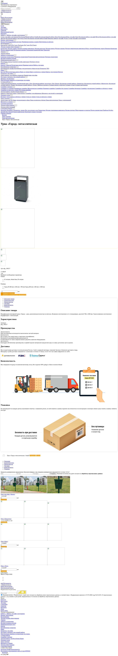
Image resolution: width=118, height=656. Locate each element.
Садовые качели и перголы (57, 85)
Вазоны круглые (17, 42)
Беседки (3, 72)
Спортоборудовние (6, 108)
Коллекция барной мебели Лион (48, 37)
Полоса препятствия (97, 110)
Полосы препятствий (7, 50)
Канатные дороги (100, 48)
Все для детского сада (31, 110)
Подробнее (4, 522)
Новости (3, 599)
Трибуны (105, 110)
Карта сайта (4, 610)
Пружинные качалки (20, 50)
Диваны (3, 51)
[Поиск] (18, 8)
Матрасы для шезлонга (7, 78)
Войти (3, 17)
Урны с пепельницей (65, 100)
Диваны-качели (5, 53)
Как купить (4, 29)
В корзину (4, 499)
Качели (3, 63)
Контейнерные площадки (8, 67)
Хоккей (10, 112)
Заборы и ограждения (7, 55)
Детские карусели (40, 48)
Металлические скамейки (35, 88)
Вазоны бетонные (6, 42)
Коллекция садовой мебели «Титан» (26, 85)
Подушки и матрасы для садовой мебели (13, 77)
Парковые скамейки (49, 88)
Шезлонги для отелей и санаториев (52, 93)
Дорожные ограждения (21, 57)
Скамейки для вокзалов (88, 88)
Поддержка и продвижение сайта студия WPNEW (15, 651)
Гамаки (3, 83)
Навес (3, 70)
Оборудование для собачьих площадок (12, 75)
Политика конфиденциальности (10, 649)
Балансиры (4, 48)
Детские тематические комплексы (75, 48)
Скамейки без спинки (61, 88)
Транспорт (47, 50)
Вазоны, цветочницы (7, 40)
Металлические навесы (13, 72)
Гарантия (3, 30)
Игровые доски (5, 97)
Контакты (3, 33)
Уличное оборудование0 (8, 107)
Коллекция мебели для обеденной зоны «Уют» (19, 83)
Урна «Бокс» (4, 541)
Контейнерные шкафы (7, 68)
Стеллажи (39, 112)
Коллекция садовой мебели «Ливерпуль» (72, 83)
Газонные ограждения (7, 57)
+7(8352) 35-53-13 (6, 10)
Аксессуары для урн (7, 100)
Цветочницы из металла (46, 42)
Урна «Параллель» (6, 519)
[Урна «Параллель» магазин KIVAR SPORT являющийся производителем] (36, 517)
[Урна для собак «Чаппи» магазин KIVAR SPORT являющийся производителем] (35, 493)
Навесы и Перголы (6, 93)
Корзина (4, 652)
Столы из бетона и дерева (18, 97)
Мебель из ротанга (43, 85)
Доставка (3, 27)
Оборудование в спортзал (83, 110)
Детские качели (50, 48)
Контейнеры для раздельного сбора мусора (27, 68)
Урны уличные (5, 98)
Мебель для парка (38, 65)
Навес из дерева (25, 72)
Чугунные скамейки (25, 90)
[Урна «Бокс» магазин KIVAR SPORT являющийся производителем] (31, 540)
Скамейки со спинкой (7, 88)
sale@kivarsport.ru (6, 12)
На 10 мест (33, 45)
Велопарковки (5, 43)
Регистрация (8, 17)
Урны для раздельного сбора (21, 100)
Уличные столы (5, 95)
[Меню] (2, 2)
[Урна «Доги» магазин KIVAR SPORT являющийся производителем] (33, 564)
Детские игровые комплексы (26, 48)
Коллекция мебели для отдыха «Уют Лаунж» (46, 83)
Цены (2, 609)
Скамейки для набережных (33, 93)
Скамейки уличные (6, 87)
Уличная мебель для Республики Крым (12, 91)
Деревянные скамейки (21, 88)
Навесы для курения (52, 72)
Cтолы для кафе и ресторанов (9, 37)
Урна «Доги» (4, 566)
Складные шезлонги (7, 103)
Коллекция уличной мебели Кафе (38, 38)
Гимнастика (42, 110)
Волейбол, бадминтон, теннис (16, 110)
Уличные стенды (34, 62)
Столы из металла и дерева (44, 97)
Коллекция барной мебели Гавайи (28, 37)
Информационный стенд (8, 60)
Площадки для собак (7, 73)
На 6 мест (21, 45)
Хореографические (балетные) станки (24, 112)
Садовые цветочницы (81, 85)
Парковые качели (28, 65)
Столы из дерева (31, 97)
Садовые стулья (70, 85)
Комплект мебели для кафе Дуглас (58, 38)
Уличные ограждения (51, 57)
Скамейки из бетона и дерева (103, 88)
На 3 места (8, 45)
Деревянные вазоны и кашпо (30, 42)
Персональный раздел (7, 32)
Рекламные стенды (6, 62)
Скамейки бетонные (74, 88)
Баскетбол (4, 110)
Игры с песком (90, 48)
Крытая (3, 45)
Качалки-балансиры (111, 48)
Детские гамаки (12, 48)
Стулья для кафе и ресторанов (77, 38)
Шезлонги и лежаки (7, 102)
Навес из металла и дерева (38, 72)
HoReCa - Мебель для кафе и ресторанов (13, 35)
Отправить (53, 473)
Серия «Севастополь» (18, 93)
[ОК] (21, 592)
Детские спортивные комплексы (55, 110)
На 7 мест (27, 45)
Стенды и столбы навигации (21, 62)
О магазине (4, 604)
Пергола (60, 72)
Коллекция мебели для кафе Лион (68, 37)
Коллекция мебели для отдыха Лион (17, 38)
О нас (2, 25)
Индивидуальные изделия (8, 58)
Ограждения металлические (36, 57)
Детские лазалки (60, 48)
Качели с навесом (6, 65)
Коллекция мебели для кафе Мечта (89, 37)
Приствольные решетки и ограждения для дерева (15, 80)
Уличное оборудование (8, 105)
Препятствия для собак (30, 75)
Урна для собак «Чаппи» (8, 494)
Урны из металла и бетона (38, 100)
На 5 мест (15, 45)
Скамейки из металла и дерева (10, 90)
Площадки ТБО (44, 68)
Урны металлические (52, 100)
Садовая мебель (5, 82)
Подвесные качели (17, 65)
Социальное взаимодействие (35, 50)
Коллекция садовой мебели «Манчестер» (96, 83)
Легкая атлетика (70, 110)
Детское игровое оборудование (10, 47)
